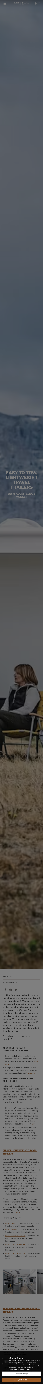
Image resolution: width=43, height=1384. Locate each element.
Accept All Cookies (21, 1380)
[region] (21, 1367)
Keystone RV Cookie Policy (20, 1369)
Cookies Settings (21, 1374)
